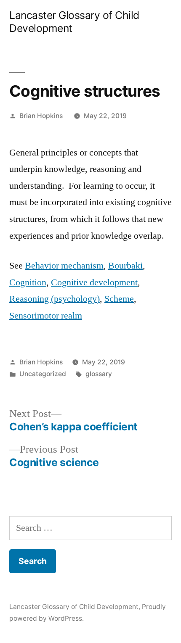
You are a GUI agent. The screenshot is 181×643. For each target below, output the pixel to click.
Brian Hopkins (41, 116)
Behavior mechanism (64, 265)
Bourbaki (125, 265)
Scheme (119, 299)
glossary (98, 374)
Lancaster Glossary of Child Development (73, 607)
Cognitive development (94, 282)
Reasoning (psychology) (54, 299)
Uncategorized (42, 374)
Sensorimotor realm (45, 316)
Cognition (27, 282)
